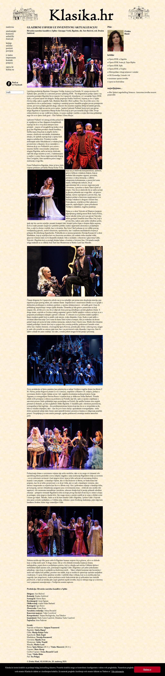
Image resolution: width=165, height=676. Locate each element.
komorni (10, 34)
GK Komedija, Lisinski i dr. (119, 75)
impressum (11, 57)
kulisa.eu (10, 69)
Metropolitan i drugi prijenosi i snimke (123, 72)
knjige (9, 43)
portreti (9, 48)
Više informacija (117, 671)
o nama (9, 55)
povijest (9, 51)
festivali (9, 39)
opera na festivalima (116, 82)
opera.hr (10, 67)
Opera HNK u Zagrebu (118, 59)
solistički (10, 36)
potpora (9, 63)
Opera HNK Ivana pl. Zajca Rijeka (122, 62)
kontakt (9, 60)
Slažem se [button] (147, 669)
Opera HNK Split (115, 65)
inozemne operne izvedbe (118, 78)
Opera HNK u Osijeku (117, 69)
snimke (9, 45)
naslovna (10, 27)
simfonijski (11, 31)
